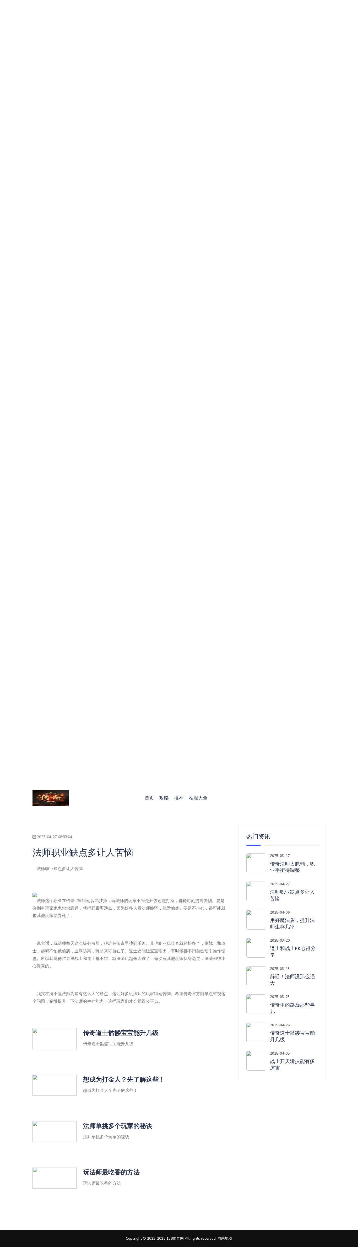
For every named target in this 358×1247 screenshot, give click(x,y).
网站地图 (225, 1238)
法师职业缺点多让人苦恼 (292, 895)
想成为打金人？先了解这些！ (124, 1079)
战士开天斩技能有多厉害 (292, 1064)
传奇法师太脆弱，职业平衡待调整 (292, 867)
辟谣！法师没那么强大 (292, 980)
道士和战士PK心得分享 (293, 951)
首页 (149, 798)
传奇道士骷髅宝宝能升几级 (121, 1033)
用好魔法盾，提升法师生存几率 (292, 923)
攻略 (164, 798)
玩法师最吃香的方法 (111, 1172)
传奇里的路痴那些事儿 (292, 1008)
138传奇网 (175, 1238)
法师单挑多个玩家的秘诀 (117, 1126)
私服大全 (198, 798)
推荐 (178, 798)
